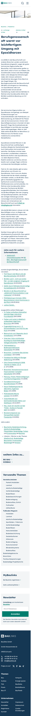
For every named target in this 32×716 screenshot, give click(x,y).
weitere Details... (9, 305)
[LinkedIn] (20, 666)
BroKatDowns (20, 687)
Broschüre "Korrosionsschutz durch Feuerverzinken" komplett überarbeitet (16, 372)
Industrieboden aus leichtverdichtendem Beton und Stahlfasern (14, 401)
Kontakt (4, 712)
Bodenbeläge (18, 431)
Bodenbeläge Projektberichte (13, 562)
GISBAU (7, 462)
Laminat (9, 485)
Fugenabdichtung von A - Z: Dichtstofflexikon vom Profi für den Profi (16, 328)
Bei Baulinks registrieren (11, 580)
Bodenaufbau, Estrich (13, 502)
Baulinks (3, 26)
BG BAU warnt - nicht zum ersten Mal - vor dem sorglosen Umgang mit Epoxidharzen (16, 281)
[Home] (15, 637)
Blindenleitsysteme (12, 548)
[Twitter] (14, 666)
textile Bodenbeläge (13, 491)
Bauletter (6, 604)
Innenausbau (11, 433)
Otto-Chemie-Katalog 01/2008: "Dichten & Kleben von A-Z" (14, 365)
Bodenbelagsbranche (10, 553)
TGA (2, 684)
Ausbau (3, 681)
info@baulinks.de (10, 661)
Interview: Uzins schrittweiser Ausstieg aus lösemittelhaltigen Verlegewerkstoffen (14, 340)
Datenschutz (19, 705)
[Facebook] (17, 666)
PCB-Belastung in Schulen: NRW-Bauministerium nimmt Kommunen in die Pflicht (17, 300)
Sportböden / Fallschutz (14, 522)
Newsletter (4, 702)
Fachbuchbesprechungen (12, 559)
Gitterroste (9, 539)
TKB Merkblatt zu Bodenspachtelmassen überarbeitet (12, 348)
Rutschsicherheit (12, 545)
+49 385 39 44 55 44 (11, 656)
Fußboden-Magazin (10, 511)
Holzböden (9, 514)
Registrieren (5, 708)
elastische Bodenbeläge (12, 429)
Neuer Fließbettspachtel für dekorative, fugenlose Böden (13, 389)
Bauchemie (8, 427)
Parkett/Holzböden (12, 482)
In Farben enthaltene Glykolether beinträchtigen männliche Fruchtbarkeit (15, 314)
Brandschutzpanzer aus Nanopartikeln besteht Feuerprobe (12, 415)
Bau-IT (3, 690)
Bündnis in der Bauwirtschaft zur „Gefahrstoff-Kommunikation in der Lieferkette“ (16, 293)
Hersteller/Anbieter (10, 479)
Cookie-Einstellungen (20, 709)
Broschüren (7, 556)
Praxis (3, 687)
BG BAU (7, 459)
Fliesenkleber (8, 431)
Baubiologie (8, 442)
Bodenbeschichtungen (14, 497)
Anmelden (4, 705)
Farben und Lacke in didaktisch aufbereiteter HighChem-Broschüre (14, 321)
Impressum (19, 702)
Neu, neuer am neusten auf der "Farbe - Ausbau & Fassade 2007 (14, 408)
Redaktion (11, 26)
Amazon (18, 442)
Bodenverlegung (11, 499)
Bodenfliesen (10, 494)
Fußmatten (10, 505)
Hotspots (18, 678)
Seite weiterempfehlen (10, 585)
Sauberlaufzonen (12, 536)
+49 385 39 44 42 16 (10, 658)
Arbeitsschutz (8, 438)
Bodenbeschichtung (19, 427)
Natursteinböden (12, 531)
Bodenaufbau (10, 550)
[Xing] (23, 666)
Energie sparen (20, 681)
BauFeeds (18, 690)
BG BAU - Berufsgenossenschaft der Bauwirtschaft (16, 260)
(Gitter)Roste (10, 508)
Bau (2, 678)
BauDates (18, 684)
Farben (25, 431)
